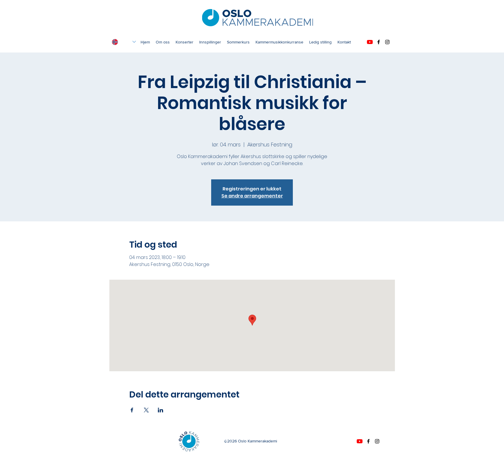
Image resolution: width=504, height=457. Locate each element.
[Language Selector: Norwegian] (124, 41)
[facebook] (379, 42)
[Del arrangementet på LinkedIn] (160, 410)
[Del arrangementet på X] (146, 410)
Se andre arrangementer (252, 195)
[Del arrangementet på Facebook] (132, 410)
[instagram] (387, 42)
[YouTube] (370, 42)
